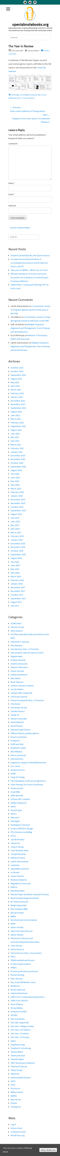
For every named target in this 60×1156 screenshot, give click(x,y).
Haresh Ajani (16, 810)
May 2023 (15, 382)
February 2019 (17, 536)
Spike (13, 1041)
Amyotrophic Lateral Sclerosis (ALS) (27, 652)
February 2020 (17, 492)
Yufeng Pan (16, 1106)
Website (12, 205)
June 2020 (15, 477)
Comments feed (18, 1131)
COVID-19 (15, 715)
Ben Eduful (15, 678)
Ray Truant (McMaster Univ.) (23, 982)
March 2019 (16, 532)
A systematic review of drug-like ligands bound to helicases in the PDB (30, 310)
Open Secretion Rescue (22, 931)
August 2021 (16, 430)
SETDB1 (14, 1015)
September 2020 (18, 466)
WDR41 (14, 1095)
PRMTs (14, 967)
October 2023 (17, 371)
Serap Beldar (17, 1008)
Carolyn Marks (17, 689)
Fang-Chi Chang (18, 777)
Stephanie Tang (18, 1044)
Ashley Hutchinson (19, 674)
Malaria (14, 887)
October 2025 (17, 367)
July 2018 (15, 561)
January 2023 (17, 397)
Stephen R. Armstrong (21, 1048)
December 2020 (18, 455)
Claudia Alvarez (18, 711)
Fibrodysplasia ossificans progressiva (28, 780)
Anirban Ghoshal (18, 660)
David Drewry (17, 726)
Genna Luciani (17, 788)
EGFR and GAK (17, 744)
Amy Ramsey (16, 645)
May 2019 (15, 525)
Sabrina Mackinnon (19, 993)
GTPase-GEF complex (20, 799)
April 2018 (15, 572)
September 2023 (18, 375)
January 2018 (17, 583)
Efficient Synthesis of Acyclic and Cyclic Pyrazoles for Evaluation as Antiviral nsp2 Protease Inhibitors (29, 277)
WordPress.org (18, 1135)
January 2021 (17, 452)
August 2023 (16, 378)
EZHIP (13, 773)
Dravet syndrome (19, 737)
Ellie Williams (16, 751)
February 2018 (17, 580)
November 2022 (18, 404)
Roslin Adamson (18, 989)
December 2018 (18, 543)
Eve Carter (15, 766)
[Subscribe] (30, 2)
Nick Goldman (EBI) (19, 909)
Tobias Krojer (17, 1070)
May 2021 (15, 437)
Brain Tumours (17, 682)
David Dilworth (17, 722)
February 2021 (17, 448)
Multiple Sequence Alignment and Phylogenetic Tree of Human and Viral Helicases (30, 328)
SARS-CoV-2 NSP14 (19, 1000)
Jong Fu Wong (17, 846)
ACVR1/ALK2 (16, 623)
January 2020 (17, 495)
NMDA (13, 916)
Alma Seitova (17, 630)
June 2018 (15, 565)
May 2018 (15, 569)
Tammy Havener (18, 1055)
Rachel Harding (17, 974)
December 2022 (18, 400)
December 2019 (18, 499)
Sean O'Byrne (17, 1004)
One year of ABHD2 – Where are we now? (29, 270)
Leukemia (15, 865)
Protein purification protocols (24, 971)
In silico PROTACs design (22, 828)
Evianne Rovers (18, 770)
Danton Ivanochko (19, 718)
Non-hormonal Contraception (24, 920)
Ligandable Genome (20, 868)
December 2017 (18, 587)
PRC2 (13, 956)
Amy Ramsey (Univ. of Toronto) (25, 649)
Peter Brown (16, 945)
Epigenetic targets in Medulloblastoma (28, 762)
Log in (13, 1124)
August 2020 (16, 470)
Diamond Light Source (21, 729)
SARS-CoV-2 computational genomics (28, 996)
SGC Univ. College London (22, 1026)
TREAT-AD (15, 1073)
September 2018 (18, 554)
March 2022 (16, 418)
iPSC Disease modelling (21, 832)
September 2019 (18, 510)
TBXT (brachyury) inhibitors (23, 1063)
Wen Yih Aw (16, 1099)
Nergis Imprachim (19, 905)
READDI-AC (15, 986)
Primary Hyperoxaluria (21, 964)
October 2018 (17, 550)
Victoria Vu (15, 1088)
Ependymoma (17, 758)
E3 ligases (15, 740)
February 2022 (17, 422)
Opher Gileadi (17, 934)
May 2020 (15, 481)
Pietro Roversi (17, 949)
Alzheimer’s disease (20, 641)
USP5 (13, 1081)
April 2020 (15, 485)
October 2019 (17, 507)
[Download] (35, 2)
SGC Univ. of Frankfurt (21, 1029)
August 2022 (16, 411)
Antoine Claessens (19, 663)
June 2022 (15, 415)
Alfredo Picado (17, 627)
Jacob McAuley (17, 839)
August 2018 (16, 558)
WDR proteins (17, 1092)
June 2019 (15, 521)
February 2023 (17, 393)
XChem (14, 1103)
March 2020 (16, 488)
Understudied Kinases (21, 1077)
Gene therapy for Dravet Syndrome (27, 784)
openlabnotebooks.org (30, 25)
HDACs (14, 813)
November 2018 (18, 547)
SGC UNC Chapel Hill (19, 1022)
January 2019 (17, 539)
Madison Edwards (19, 879)
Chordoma (15, 703)
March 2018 (16, 576)
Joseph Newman (18, 854)
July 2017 (15, 605)
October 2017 (17, 594)
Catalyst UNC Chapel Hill (21, 693)
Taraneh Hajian (17, 1059)
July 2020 (15, 473)
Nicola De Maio (17, 912)
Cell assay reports (19, 696)
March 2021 (16, 444)
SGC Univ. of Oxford (20, 1033)
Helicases (15, 817)
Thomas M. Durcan (19, 1066)
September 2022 (18, 408)
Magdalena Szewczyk (20, 883)
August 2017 (16, 602)
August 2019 (16, 514)
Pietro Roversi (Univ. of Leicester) (26, 953)
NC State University (19, 901)
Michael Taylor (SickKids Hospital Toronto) (30, 894)
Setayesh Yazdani (19, 1011)
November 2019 (18, 503)
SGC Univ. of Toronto (20, 1037)
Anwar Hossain (17, 671)
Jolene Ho (15, 843)
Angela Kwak (16, 656)
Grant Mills (15, 792)
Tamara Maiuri (28, 98)
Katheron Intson (18, 857)
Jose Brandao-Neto (19, 850)
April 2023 (15, 386)
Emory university (18, 755)
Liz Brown (15, 872)
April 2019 (15, 528)
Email (11, 194)
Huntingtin (15, 95)
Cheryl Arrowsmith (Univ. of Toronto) (27, 700)
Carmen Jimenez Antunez (22, 685)
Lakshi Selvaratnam (19, 861)
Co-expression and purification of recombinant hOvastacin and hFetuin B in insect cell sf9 (29, 263)
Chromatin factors (19, 707)
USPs (13, 1084)
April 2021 (15, 441)
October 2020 (17, 463)
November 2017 (18, 591)
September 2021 (18, 426)
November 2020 (18, 459)
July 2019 (15, 517)
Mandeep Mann (17, 890)
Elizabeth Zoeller (18, 748)
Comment (12, 143)
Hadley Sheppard (18, 802)
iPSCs (13, 835)
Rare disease (17, 978)
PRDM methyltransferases (23, 960)
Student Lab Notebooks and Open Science (30, 255)
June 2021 (15, 433)
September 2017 (18, 598)
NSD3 (13, 923)
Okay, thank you (48, 1150)
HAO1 (13, 806)
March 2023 (16, 389)
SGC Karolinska (17, 1019)
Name (11, 183)
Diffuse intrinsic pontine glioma (25, 733)
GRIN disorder (17, 795)
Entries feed (16, 1128)
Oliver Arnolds (17, 927)
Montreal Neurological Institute (25, 898)
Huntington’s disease (29, 95)
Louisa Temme (17, 876)
